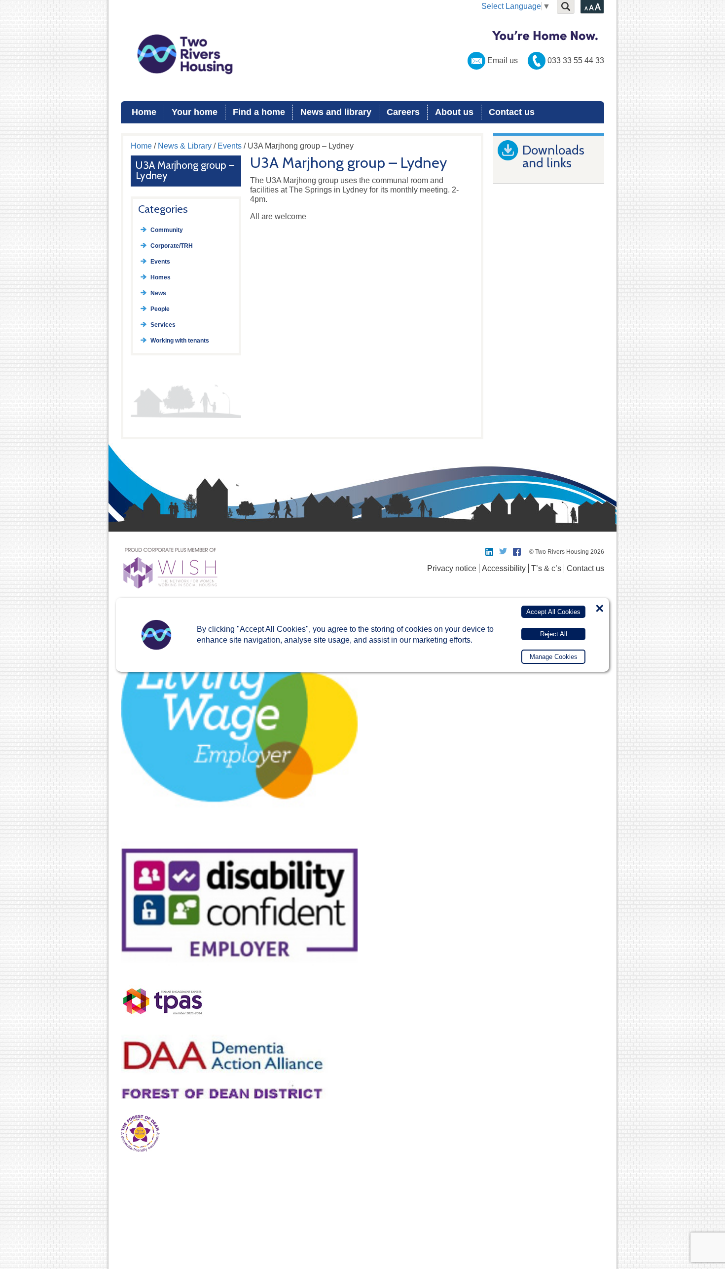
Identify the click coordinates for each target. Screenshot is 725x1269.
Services (163, 324)
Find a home (259, 112)
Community (166, 230)
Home (144, 112)
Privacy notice (451, 568)
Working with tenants (179, 340)
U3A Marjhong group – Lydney (185, 170)
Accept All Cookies (553, 611)
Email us (502, 60)
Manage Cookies (554, 656)
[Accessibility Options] (592, 7)
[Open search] (566, 7)
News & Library (185, 146)
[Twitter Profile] (503, 552)
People (160, 309)
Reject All (553, 633)
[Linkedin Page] (489, 552)
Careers (403, 112)
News (158, 293)
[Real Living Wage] (239, 829)
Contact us (512, 112)
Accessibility (504, 568)
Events (230, 146)
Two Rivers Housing (362, 54)
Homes (160, 277)
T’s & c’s (546, 568)
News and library (335, 112)
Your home (195, 112)
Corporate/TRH (171, 245)
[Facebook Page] (517, 552)
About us (454, 112)
